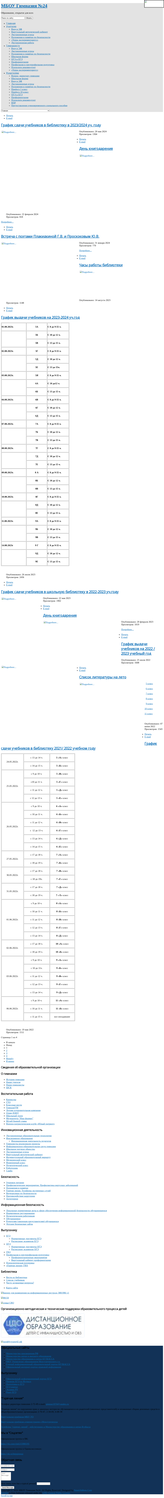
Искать (29, 18)
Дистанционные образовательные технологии (29, 1135)
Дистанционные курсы (17, 1152)
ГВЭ (8, 1252)
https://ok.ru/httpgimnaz (12, 1454)
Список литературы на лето (102, 677)
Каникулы (11, 1099)
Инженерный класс (15, 1162)
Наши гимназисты (15, 1085)
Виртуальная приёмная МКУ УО (17, 1417)
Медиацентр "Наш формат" (19, 1118)
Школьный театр (14, 1115)
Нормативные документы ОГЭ (26, 1246)
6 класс (149, 688)
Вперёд (9, 1058)
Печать (9, 115)
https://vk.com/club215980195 (15, 1443)
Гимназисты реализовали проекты (23, 1143)
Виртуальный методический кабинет (24, 1154)
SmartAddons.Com (83, 1490)
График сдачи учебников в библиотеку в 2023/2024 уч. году (51, 125)
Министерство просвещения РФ (22, 1353)
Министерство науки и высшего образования (28, 1356)
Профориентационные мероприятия (29, 1257)
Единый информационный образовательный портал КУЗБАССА (38, 1364)
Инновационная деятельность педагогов (31, 1141)
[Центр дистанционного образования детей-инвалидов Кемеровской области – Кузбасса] (42, 1336)
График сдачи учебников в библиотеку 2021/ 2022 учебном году (79, 746)
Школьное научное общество (20, 1149)
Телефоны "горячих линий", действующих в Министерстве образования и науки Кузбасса (45, 1427)
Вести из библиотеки (16, 1277)
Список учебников (15, 1280)
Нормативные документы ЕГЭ (26, 1238)
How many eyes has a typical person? (18, 1483)
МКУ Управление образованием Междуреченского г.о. (33, 1361)
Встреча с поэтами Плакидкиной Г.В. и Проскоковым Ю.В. (50, 236)
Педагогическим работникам (20, 1216)
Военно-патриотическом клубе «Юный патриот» (30, 1124)
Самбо (9, 1170)
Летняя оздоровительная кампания (23, 1110)
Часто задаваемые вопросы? (20, 1282)
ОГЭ (8, 1244)
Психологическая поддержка (20, 1263)
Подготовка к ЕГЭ (15, 1384)
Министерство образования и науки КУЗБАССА (30, 1359)
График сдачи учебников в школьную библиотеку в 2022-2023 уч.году (60, 591)
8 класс (149, 698)
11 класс (149, 713)
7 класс (149, 693)
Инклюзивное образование (19, 1138)
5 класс (149, 683)
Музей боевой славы (16, 1121)
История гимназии (15, 1079)
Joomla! (4, 1493)
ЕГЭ (8, 1236)
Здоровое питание (15, 1182)
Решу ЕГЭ (11, 1392)
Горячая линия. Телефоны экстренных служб (28, 1190)
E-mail (9, 118)
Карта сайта (12, 1287)
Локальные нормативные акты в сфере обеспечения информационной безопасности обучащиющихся (56, 1210)
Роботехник (12, 1168)
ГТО (8, 1102)
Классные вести (14, 1105)
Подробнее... (7, 222)
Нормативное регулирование (20, 1213)
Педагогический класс (17, 1165)
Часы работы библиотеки (101, 265)
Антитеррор (12, 1198)
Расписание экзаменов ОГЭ (25, 1249)
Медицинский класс (16, 1160)
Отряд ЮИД (12, 1113)
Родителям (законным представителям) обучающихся (32, 1221)
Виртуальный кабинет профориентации (31, 1260)
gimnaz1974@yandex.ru (57, 1404)
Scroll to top (7, 1495)
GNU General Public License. (56, 1493)
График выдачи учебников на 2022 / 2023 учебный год (138, 648)
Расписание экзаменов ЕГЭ (24, 1241)
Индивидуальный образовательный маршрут (28, 1157)
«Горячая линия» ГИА (17, 1265)
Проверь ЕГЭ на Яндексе (18, 1381)
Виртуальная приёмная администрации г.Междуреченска (29, 1422)
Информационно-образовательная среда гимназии (31, 1146)
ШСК (9, 1087)
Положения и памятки (17, 1188)
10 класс (149, 708)
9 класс (149, 703)
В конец (10, 1061)
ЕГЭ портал (12, 1387)
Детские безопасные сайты (19, 1224)
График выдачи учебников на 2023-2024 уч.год (40, 317)
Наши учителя (13, 1082)
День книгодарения (96, 148)
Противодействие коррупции (20, 1196)
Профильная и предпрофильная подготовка (27, 1254)
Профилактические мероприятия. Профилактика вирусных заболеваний (42, 1185)
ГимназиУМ (12, 1107)
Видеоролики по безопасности (21, 1193)
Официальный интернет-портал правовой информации (33, 1367)
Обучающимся (13, 1218)
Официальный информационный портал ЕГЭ (28, 1378)
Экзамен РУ (12, 1389)
